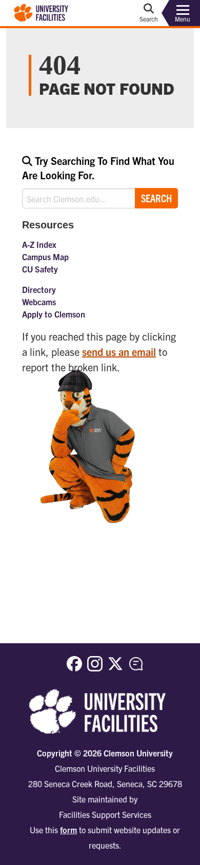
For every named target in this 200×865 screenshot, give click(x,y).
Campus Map (45, 256)
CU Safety (40, 269)
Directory (39, 289)
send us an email (119, 351)
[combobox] (100, 181)
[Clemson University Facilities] (41, 12)
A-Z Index (39, 244)
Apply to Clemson (53, 314)
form (68, 830)
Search (156, 198)
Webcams (39, 302)
